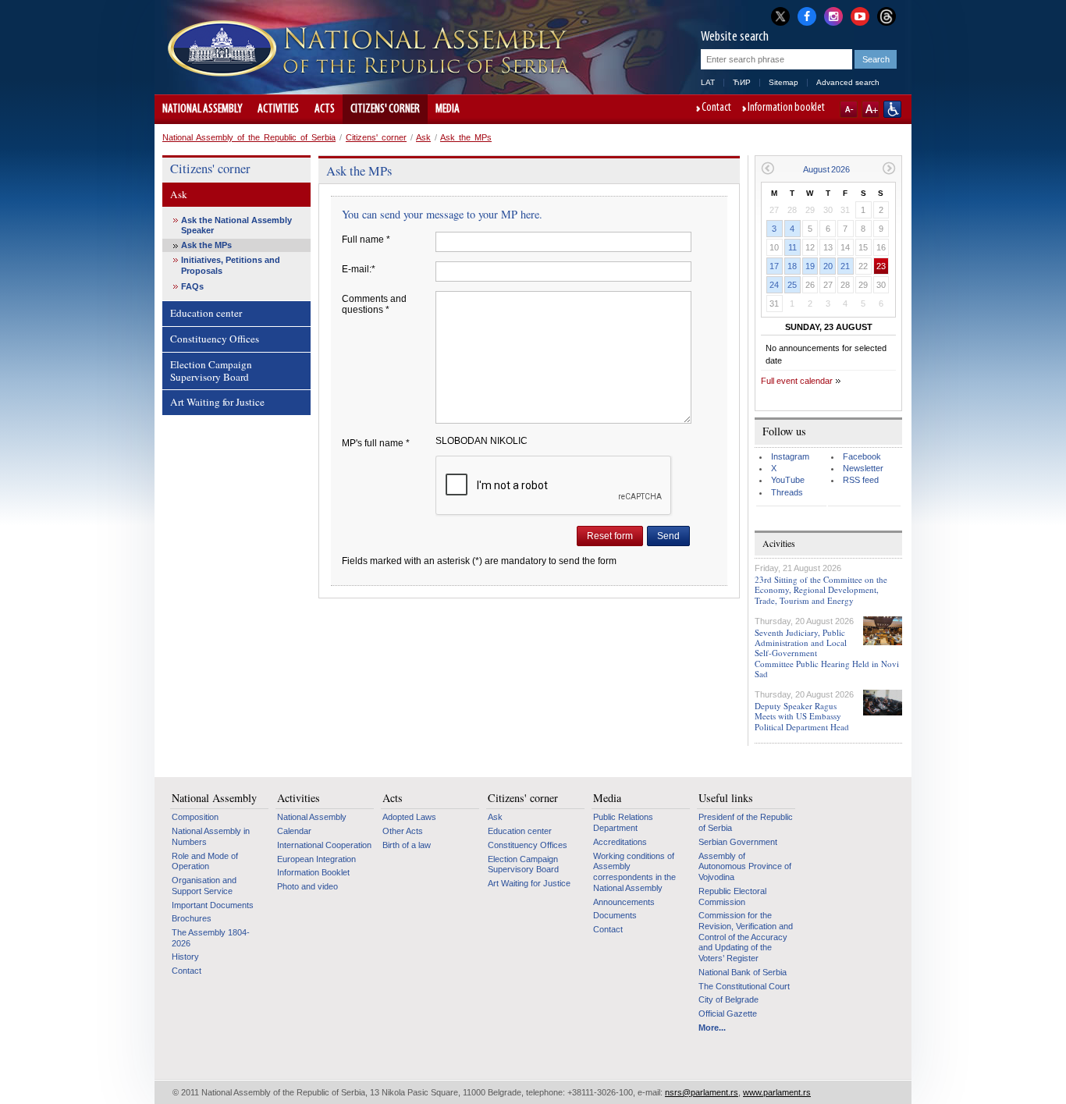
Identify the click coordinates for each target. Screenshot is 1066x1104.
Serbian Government (737, 842)
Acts (324, 109)
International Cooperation (324, 845)
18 (792, 266)
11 (792, 247)
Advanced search (847, 82)
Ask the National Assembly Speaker (236, 225)
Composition (195, 817)
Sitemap (783, 82)
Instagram (790, 456)
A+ (870, 109)
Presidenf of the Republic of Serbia (745, 822)
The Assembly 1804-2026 (211, 938)
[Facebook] (807, 15)
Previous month (767, 168)
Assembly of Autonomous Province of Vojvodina (744, 866)
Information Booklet (313, 872)
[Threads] (886, 16)
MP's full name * (376, 443)
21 (845, 266)
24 (774, 284)
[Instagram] (833, 15)
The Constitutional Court (744, 986)
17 (774, 266)
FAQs (192, 286)
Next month (889, 168)
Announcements (624, 902)
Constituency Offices (214, 339)
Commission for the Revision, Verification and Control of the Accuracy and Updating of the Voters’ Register (745, 937)
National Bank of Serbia (742, 972)
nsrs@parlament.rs (701, 1092)
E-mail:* (358, 269)
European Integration (316, 859)
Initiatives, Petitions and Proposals (230, 265)
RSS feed (861, 480)
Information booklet (786, 108)
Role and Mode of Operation (205, 861)
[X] (780, 16)
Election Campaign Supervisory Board (211, 370)
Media (447, 109)
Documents (615, 915)
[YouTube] (860, 15)
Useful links (725, 798)
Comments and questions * (374, 304)
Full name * (366, 239)
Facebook (862, 456)
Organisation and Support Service (204, 885)
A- (849, 109)
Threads (787, 492)
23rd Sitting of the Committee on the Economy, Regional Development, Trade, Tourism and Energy (821, 589)
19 (810, 266)
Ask (423, 137)
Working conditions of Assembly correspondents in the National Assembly (634, 872)
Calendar (294, 831)
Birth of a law (406, 845)
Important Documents (213, 905)
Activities (278, 109)
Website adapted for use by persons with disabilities (892, 109)
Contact (716, 108)
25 (792, 284)
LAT (708, 82)
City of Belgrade (728, 999)
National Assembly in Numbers (211, 836)
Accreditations (620, 842)
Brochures (191, 918)
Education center (206, 313)
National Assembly (202, 109)
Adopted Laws (409, 817)
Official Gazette (727, 1013)
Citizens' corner (385, 109)
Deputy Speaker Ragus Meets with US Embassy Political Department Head (802, 716)
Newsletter (863, 468)
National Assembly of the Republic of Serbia (249, 137)
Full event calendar (797, 380)
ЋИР (742, 82)
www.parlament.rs (777, 1092)
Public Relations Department (623, 822)
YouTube (788, 480)
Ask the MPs (466, 137)
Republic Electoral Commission (732, 896)
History (185, 956)
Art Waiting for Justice (217, 402)
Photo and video (307, 886)
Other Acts (402, 831)
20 (828, 266)
